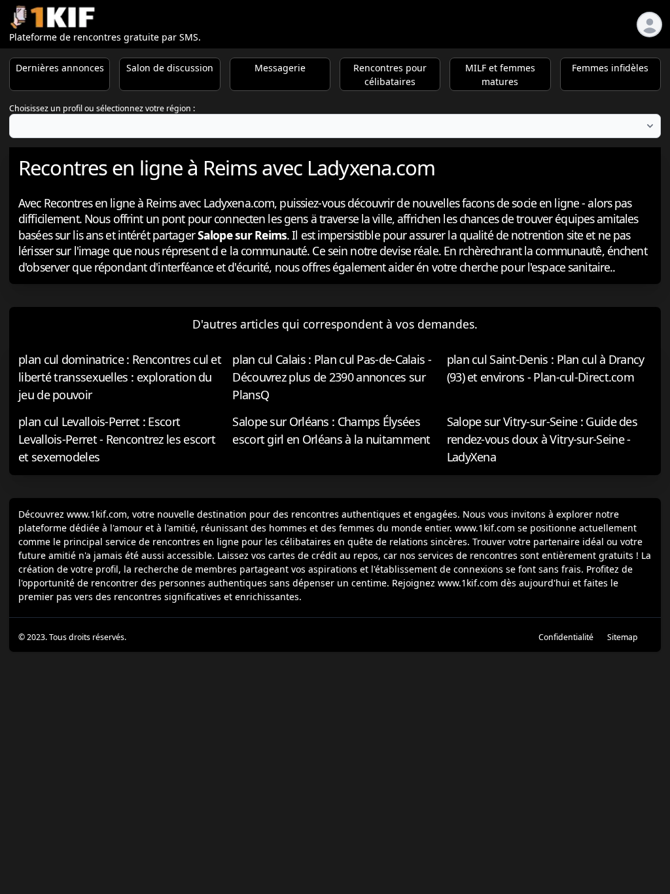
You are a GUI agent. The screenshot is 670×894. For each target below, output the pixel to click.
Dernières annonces (60, 68)
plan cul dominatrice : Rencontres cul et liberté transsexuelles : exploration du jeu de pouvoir (119, 376)
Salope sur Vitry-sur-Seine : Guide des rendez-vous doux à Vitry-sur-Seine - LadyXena (542, 439)
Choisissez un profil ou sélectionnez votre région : (102, 108)
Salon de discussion (169, 68)
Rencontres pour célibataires (390, 75)
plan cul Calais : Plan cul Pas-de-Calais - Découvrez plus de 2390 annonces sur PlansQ (331, 376)
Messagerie (280, 68)
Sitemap (622, 637)
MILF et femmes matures (500, 75)
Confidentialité (565, 637)
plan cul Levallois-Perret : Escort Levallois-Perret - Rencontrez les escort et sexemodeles (116, 439)
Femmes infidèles (610, 68)
